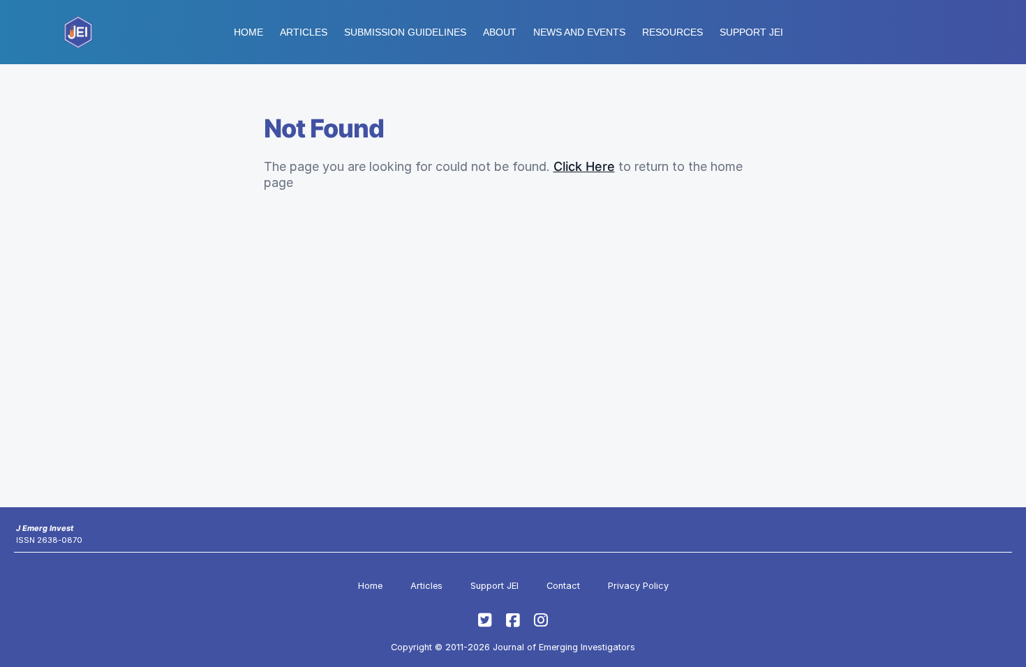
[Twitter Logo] (485, 620)
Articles (303, 32)
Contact (563, 585)
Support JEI (494, 585)
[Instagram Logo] (541, 620)
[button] (405, 32)
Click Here (584, 166)
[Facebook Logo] (513, 620)
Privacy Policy (638, 585)
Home (248, 32)
